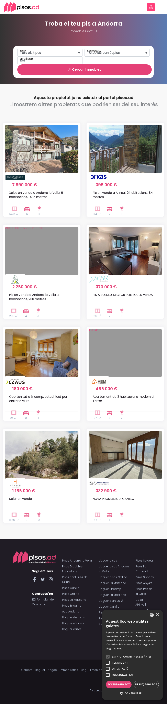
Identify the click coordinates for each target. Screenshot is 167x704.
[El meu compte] (151, 7)
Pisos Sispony (144, 577)
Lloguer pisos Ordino (113, 577)
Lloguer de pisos (73, 617)
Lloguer (40, 670)
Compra (27, 670)
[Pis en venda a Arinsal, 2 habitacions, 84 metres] (125, 149)
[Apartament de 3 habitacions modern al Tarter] (125, 353)
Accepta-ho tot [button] (119, 684)
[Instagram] (50, 580)
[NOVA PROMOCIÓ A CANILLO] (125, 455)
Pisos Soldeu (144, 561)
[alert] (132, 655)
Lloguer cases (71, 629)
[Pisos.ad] (34, 557)
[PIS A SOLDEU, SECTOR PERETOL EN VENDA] (125, 251)
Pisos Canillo (70, 588)
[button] (132, 693)
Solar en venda (20, 499)
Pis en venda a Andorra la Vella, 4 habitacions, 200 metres (34, 297)
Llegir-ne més (114, 648)
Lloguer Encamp (110, 589)
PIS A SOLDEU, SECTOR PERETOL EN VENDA (123, 295)
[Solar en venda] (41, 455)
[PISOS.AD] (21, 7)
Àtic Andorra (70, 611)
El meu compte (99, 670)
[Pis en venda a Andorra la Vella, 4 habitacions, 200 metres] (41, 251)
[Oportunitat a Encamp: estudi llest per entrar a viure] (41, 353)
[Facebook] (35, 580)
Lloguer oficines (73, 623)
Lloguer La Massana (112, 583)
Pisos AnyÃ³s (143, 583)
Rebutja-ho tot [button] (146, 684)
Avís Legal (96, 690)
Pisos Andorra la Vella (77, 561)
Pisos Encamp (71, 606)
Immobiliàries (69, 670)
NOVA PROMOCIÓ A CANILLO (113, 499)
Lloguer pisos (108, 561)
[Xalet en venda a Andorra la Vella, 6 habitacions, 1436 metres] (41, 149)
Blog (83, 670)
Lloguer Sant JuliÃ (111, 601)
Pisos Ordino (70, 594)
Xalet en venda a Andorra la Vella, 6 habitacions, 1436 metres (36, 195)
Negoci (52, 670)
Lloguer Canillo (109, 607)
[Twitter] (43, 580)
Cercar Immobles (86, 69)
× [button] (157, 614)
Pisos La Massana (74, 600)
